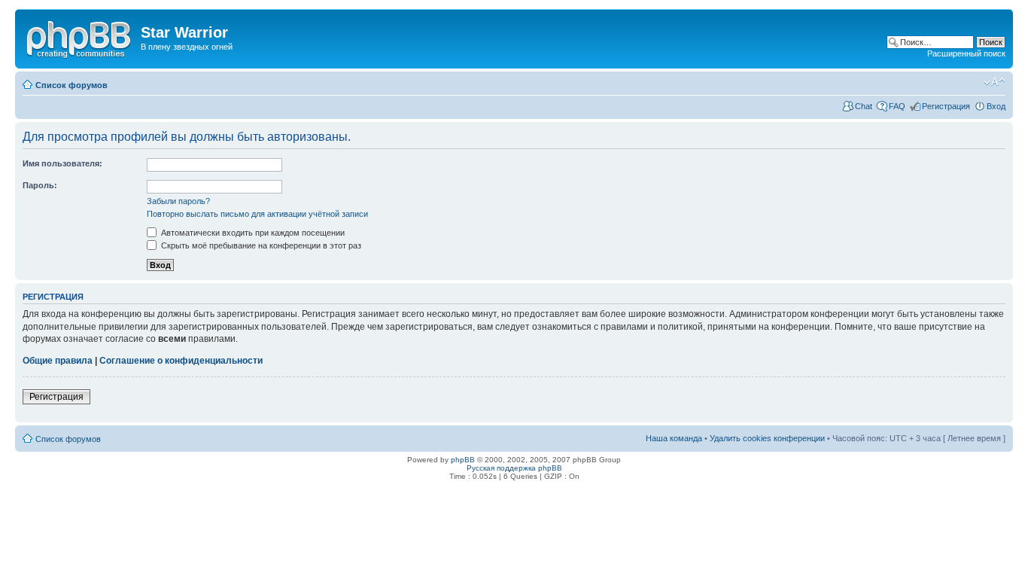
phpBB (463, 460)
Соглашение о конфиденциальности (181, 360)
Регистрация (946, 106)
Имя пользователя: (62, 163)
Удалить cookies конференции (767, 438)
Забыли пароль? (178, 201)
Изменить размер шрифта (994, 82)
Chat (863, 106)
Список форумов (71, 85)
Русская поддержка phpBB (514, 468)
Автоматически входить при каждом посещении (252, 232)
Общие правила (58, 360)
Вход (996, 106)
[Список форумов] (80, 37)
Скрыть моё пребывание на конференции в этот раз (260, 245)
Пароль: (40, 185)
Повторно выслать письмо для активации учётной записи (257, 213)
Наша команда (674, 438)
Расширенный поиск (966, 53)
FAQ (897, 106)
